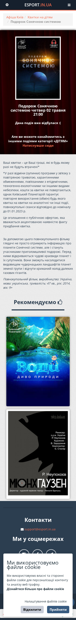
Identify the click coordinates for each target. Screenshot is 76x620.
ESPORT (38, 5)
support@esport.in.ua (40, 529)
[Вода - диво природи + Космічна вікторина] (38, 361)
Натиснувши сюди (38, 145)
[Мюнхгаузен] (38, 454)
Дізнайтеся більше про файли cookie (35, 589)
